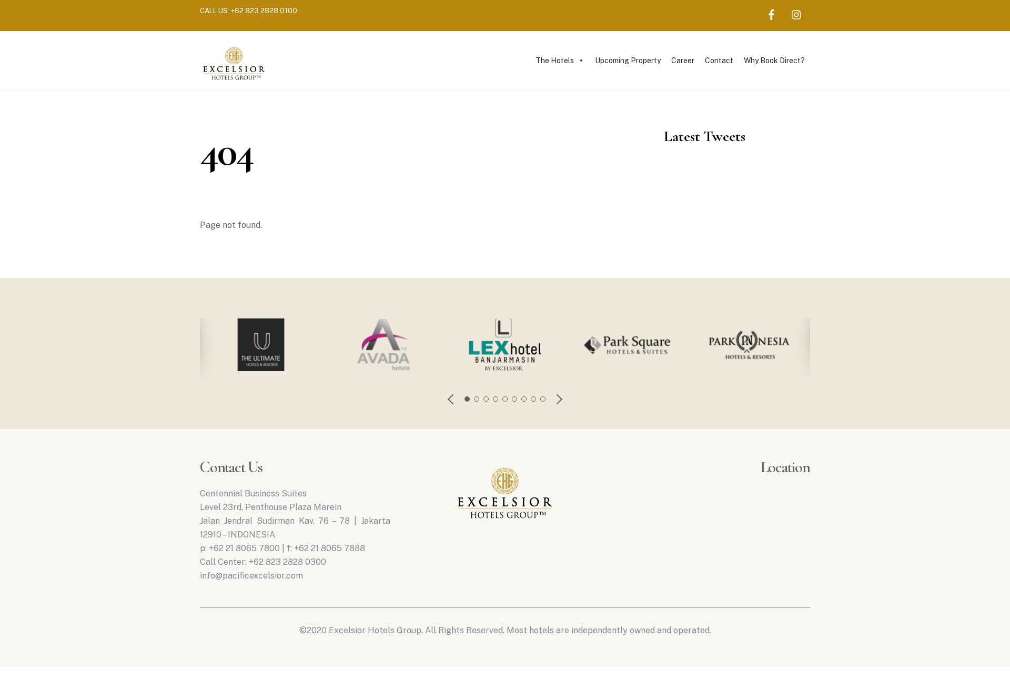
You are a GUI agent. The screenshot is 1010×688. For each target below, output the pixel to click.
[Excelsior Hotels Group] (234, 81)
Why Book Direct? (774, 60)
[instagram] (796, 13)
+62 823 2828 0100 (264, 10)
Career (682, 60)
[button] (451, 399)
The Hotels (555, 60)
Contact (719, 60)
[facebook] (771, 13)
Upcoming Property (628, 60)
